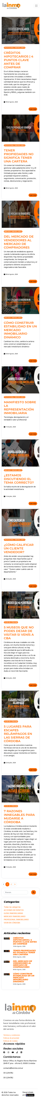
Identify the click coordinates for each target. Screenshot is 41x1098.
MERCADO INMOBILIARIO (14, 916)
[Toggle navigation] (36, 6)
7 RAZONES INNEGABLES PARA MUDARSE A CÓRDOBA (19, 816)
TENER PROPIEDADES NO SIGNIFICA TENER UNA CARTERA (18, 156)
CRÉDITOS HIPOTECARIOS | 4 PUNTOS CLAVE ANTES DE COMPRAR (18, 60)
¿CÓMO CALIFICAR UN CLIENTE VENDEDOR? (19, 548)
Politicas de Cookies (10, 1041)
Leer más (33, 109)
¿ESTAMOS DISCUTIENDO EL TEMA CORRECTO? (19, 478)
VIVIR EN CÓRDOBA (12, 923)
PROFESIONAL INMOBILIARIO (16, 919)
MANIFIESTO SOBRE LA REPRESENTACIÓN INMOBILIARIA (20, 407)
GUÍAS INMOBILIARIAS (13, 913)
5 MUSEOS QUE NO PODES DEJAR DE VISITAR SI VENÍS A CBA (19, 632)
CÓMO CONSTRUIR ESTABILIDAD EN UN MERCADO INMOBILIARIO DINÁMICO (20, 330)
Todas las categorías (12, 907)
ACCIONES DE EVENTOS (14, 910)
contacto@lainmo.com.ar (13, 1068)
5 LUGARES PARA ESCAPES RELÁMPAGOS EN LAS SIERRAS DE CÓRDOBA (18, 734)
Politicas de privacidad (11, 1038)
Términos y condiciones (11, 1035)
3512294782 (8, 1073)
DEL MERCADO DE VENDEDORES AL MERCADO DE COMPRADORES (19, 242)
